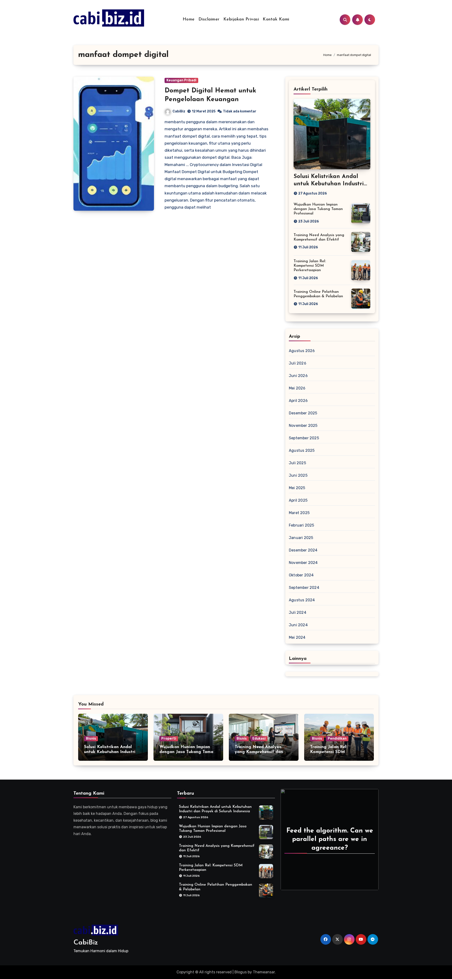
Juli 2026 (297, 363)
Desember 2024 (303, 550)
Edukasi (259, 739)
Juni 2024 (298, 625)
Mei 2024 (297, 637)
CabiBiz (179, 111)
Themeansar (264, 972)
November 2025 (303, 425)
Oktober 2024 (301, 575)
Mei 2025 (297, 488)
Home (189, 19)
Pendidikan (337, 739)
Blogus (240, 972)
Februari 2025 (301, 525)
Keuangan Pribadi (181, 80)
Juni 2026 (298, 375)
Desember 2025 (303, 413)
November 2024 (303, 562)
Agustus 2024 (302, 600)
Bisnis (91, 739)
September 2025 (304, 438)
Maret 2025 (299, 513)
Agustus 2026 (302, 351)
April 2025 (298, 500)
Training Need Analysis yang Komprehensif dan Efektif (259, 752)
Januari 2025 (301, 537)
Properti (168, 739)
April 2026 (298, 400)
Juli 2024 (297, 612)
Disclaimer (209, 19)
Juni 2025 (298, 475)
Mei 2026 (297, 388)
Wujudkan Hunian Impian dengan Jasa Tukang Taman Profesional (318, 209)
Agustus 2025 (302, 450)
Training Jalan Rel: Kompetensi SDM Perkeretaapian (310, 265)
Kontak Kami (276, 19)
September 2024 (304, 587)
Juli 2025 (297, 463)
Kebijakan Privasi (241, 19)
